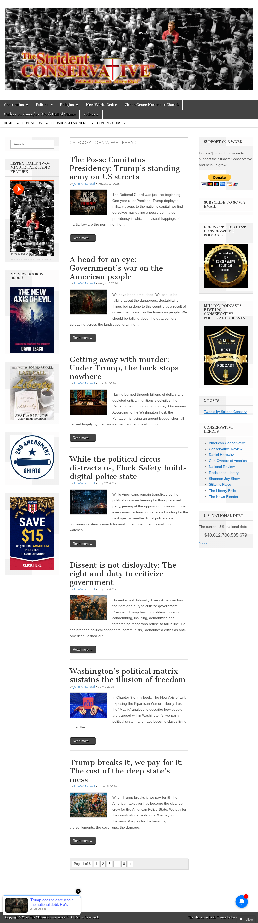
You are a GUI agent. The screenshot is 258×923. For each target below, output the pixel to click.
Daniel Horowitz (221, 455)
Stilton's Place (220, 484)
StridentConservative (22, 259)
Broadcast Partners (69, 123)
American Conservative (227, 443)
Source (203, 543)
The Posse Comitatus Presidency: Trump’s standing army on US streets (125, 168)
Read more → (83, 238)
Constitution (14, 105)
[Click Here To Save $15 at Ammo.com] (32, 569)
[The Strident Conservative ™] (129, 46)
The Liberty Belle (222, 491)
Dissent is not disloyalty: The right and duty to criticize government (123, 574)
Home (8, 123)
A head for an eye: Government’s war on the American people (116, 268)
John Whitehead (84, 183)
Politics (42, 105)
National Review (222, 467)
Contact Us (32, 123)
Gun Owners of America (228, 461)
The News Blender (223, 497)
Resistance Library (224, 473)
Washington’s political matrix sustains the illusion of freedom (128, 675)
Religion (67, 105)
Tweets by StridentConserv (225, 412)
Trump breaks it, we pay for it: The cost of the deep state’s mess (126, 771)
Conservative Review (225, 449)
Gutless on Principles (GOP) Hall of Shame (40, 114)
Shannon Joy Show (224, 479)
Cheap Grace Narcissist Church (152, 105)
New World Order (101, 105)
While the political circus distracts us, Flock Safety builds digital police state (128, 468)
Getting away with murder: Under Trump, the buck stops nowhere (124, 368)
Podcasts (91, 114)
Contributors (109, 123)
